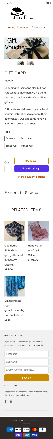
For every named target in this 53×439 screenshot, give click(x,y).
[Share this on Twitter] (15, 192)
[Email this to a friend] (36, 192)
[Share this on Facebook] (20, 192)
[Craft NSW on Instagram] (11, 401)
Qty (6, 162)
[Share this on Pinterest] (25, 192)
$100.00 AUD (27, 146)
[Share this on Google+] (30, 192)
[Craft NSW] (26, 14)
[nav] (7, 3)
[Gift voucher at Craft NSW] (26, 48)
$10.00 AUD (11, 138)
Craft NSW (18, 420)
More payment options (31, 176)
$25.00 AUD (26, 138)
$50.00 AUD (11, 146)
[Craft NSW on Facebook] (6, 401)
